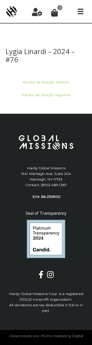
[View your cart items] (54, 13)
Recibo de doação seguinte (46, 95)
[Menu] (80, 11)
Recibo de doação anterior (45, 82)
